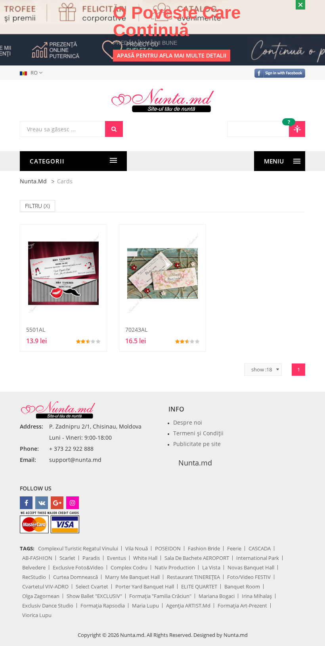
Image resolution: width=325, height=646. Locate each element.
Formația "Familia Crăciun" (160, 596)
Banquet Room (242, 586)
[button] (33, 72)
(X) (47, 206)
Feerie (234, 548)
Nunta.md (33, 181)
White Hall (145, 557)
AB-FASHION (37, 557)
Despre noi (187, 422)
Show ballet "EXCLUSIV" (94, 596)
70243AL (136, 329)
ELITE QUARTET (199, 586)
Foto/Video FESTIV (249, 577)
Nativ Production (175, 567)
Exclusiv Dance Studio (47, 605)
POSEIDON (168, 548)
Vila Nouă (136, 548)
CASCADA (260, 548)
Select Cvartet (92, 586)
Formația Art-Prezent (242, 605)
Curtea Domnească (75, 577)
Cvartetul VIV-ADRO (45, 586)
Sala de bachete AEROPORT (196, 557)
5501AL (35, 329)
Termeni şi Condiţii (198, 433)
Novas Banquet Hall (251, 567)
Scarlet (67, 557)
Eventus (116, 557)
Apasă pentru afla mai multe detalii (171, 55)
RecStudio (34, 577)
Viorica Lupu (37, 615)
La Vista (211, 567)
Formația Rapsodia (102, 605)
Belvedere (34, 567)
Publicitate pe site (197, 444)
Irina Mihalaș (257, 596)
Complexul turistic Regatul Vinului (78, 548)
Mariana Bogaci (217, 596)
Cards (65, 181)
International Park (257, 557)
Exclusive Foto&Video (78, 567)
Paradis (91, 557)
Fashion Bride (204, 548)
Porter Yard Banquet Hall (144, 586)
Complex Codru (129, 567)
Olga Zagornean (40, 596)
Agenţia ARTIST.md (188, 605)
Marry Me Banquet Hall (132, 577)
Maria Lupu (145, 605)
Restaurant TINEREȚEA (193, 577)
